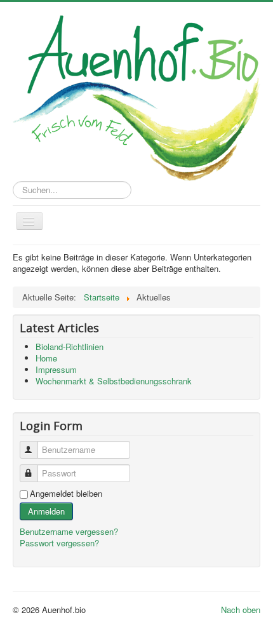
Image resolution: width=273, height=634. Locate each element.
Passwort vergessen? (59, 543)
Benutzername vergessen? (69, 531)
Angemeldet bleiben (66, 493)
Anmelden (46, 511)
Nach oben (240, 610)
